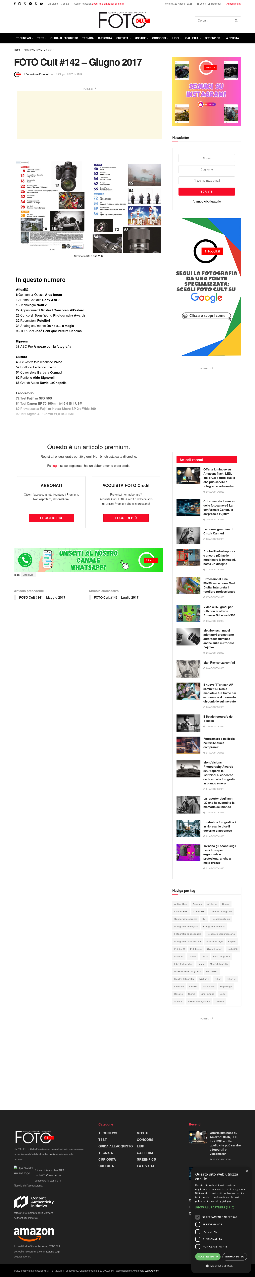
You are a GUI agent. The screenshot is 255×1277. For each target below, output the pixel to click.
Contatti (65, 3)
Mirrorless (212, 971)
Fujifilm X (179, 948)
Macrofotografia (219, 963)
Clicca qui (51, 1175)
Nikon (218, 978)
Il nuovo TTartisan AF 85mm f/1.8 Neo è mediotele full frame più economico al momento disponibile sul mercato (219, 692)
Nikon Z (231, 978)
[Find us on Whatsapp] (36, 3)
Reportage (226, 986)
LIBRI (175, 38)
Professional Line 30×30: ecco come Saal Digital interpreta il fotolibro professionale (219, 585)
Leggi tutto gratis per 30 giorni (108, 3)
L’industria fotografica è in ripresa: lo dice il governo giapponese (219, 826)
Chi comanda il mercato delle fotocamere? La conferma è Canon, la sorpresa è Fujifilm (219, 507)
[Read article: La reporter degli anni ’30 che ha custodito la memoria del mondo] (188, 805)
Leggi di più (224, 1201)
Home (17, 49)
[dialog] (221, 1220)
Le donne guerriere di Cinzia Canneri (218, 531)
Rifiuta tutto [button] (234, 1256)
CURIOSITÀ (105, 38)
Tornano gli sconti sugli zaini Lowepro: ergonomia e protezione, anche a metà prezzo (219, 854)
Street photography (199, 1001)
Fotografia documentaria (221, 933)
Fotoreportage (214, 941)
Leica (205, 956)
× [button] (246, 1171)
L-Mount (178, 956)
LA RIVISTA (146, 1166)
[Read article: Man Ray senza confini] (188, 669)
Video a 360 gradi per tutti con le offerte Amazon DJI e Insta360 (219, 611)
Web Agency (151, 1270)
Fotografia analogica (186, 926)
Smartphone (207, 993)
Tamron (219, 1001)
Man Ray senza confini (219, 662)
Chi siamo (53, 3)
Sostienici (53, 1153)
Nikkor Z (204, 978)
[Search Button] (237, 20)
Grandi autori (214, 948)
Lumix (201, 963)
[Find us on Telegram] (30, 3)
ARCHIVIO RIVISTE (34, 49)
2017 (51, 49)
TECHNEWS (23, 38)
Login (202, 3)
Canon (226, 903)
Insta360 (233, 948)
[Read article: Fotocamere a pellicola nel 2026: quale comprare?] (188, 745)
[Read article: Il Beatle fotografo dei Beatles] (188, 723)
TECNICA (88, 38)
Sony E (178, 1001)
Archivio (28, 574)
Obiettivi (179, 986)
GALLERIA (191, 38)
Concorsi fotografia (221, 911)
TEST (40, 38)
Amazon (197, 903)
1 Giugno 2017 (64, 74)
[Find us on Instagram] (19, 3)
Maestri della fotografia (187, 971)
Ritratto (178, 993)
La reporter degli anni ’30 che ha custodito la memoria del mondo (218, 802)
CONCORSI (159, 38)
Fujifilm (232, 941)
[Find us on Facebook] (15, 3)
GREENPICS (212, 38)
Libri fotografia (221, 956)
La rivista (232, 38)
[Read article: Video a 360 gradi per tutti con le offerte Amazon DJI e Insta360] (188, 613)
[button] (221, 1207)
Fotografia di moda (214, 926)
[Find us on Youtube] (41, 3)
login (55, 465)
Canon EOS (181, 911)
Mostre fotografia (184, 978)
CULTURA (122, 38)
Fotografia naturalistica (187, 941)
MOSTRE (140, 38)
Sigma (191, 993)
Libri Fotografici (183, 963)
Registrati (216, 3)
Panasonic (209, 986)
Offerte (193, 986)
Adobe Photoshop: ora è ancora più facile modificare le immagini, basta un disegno (219, 557)
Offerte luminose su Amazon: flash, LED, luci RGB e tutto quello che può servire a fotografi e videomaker (219, 477)
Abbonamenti (234, 3)
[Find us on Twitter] (25, 3)
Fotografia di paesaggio (187, 933)
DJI (204, 918)
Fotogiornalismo (221, 918)
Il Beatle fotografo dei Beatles (218, 718)
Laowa (192, 956)
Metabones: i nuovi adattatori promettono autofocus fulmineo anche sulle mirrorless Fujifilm (218, 638)
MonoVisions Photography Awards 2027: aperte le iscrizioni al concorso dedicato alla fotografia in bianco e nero (219, 772)
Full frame (196, 948)
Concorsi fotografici (185, 918)
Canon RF (199, 911)
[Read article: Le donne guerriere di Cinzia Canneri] (188, 535)
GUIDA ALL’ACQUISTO (64, 38)
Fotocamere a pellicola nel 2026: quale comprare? (219, 742)
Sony (223, 993)
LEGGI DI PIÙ (51, 518)
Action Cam (180, 903)
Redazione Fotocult (37, 74)
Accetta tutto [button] (208, 1256)
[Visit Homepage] (104, 20)
